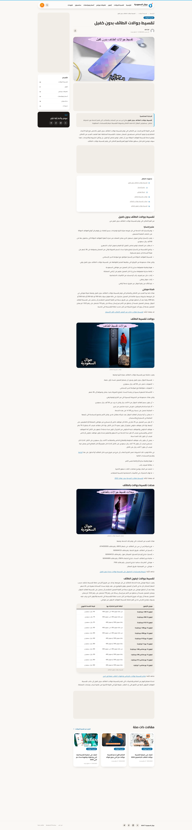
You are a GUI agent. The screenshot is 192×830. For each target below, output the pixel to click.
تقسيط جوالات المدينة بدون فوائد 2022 (129, 478)
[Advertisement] (113, 97)
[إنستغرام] (61, 123)
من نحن (60, 825)
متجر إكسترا (143, 187)
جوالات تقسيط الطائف (142, 197)
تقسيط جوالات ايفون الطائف (140, 206)
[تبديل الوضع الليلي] (42, 5)
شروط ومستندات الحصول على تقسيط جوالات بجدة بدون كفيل (123, 572)
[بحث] (47, 5)
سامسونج (78, 5)
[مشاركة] (75, 31)
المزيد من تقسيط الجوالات (82, 729)
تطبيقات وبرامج (101, 5)
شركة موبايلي (142, 192)
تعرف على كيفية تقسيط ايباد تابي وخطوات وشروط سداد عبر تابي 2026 (86, 757)
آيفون (110, 5)
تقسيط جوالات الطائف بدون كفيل (139, 183)
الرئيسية (128, 5)
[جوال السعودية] (143, 5)
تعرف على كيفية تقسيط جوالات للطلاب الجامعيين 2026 (141, 756)
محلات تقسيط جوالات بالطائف (140, 201)
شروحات (70, 5)
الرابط (80, 452)
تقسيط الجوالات (119, 5)
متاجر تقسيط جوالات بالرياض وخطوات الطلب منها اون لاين (124, 676)
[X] (66, 123)
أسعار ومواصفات (88, 5)
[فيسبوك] (56, 123)
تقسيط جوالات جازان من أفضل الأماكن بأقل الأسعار (124, 312)
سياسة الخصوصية (51, 825)
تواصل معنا (41, 825)
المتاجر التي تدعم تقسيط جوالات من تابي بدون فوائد (115, 756)
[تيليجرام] (51, 123)
